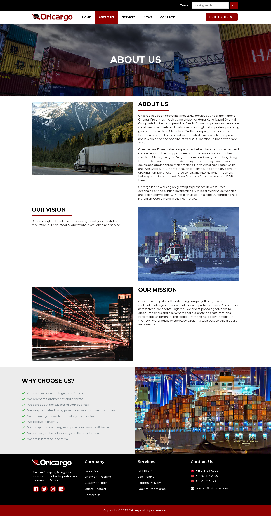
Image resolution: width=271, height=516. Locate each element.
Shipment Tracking (98, 476)
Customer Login (96, 482)
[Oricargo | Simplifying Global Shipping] (52, 17)
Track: (184, 5)
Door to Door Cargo (152, 489)
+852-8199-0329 (207, 470)
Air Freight (145, 470)
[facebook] (36, 489)
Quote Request (95, 489)
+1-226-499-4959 (207, 481)
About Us (91, 470)
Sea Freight (146, 476)
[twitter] (44, 489)
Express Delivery (149, 482)
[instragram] (53, 489)
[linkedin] (61, 489)
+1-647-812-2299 (207, 475)
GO (234, 5)
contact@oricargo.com (212, 488)
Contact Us (92, 495)
